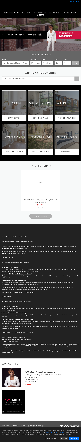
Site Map (22, 425)
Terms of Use (60, 432)
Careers (40, 15)
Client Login (40, 425)
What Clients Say (69, 13)
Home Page (5, 425)
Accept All (74, 438)
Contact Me (28, 384)
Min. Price (33, 59)
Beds (56, 59)
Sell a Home (54, 13)
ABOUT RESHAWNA (11, 13)
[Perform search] (75, 63)
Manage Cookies (52, 438)
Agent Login (31, 425)
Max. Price (45, 59)
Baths (65, 59)
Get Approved (40, 13)
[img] (14, 105)
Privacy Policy (49, 432)
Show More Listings (40, 216)
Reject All (64, 438)
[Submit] (76, 78)
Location (4, 59)
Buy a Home (26, 13)
